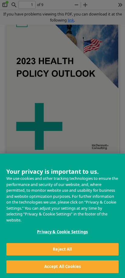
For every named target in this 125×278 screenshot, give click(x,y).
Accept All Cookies (62, 266)
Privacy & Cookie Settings (62, 232)
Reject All (62, 249)
